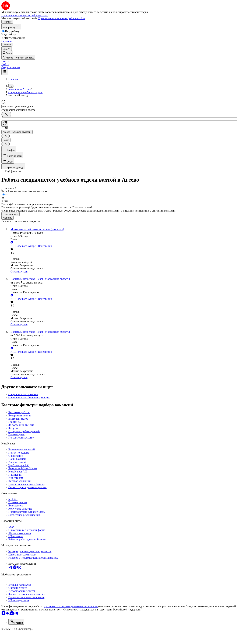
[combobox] (17, 106)
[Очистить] (6, 114)
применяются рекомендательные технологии (71, 606)
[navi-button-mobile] (4, 72)
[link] (7, 53)
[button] (5, 61)
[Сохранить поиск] (4, 124)
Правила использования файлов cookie (61, 18)
